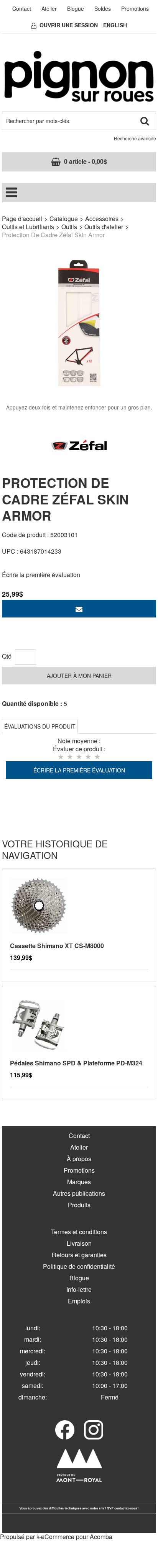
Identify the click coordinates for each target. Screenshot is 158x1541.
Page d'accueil (22, 218)
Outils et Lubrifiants (28, 226)
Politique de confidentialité (79, 1266)
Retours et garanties (79, 1254)
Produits (79, 1204)
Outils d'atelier (103, 226)
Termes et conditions (79, 1231)
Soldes (102, 8)
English (115, 25)
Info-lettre (79, 1289)
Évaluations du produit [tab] (40, 726)
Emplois (79, 1300)
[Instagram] (93, 1429)
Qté (7, 656)
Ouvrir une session (69, 25)
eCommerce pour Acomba (76, 1536)
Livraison (79, 1243)
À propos (79, 1158)
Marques (79, 1181)
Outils (69, 226)
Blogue (75, 8)
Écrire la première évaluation (41, 574)
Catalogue (63, 218)
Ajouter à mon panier (79, 675)
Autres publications (79, 1193)
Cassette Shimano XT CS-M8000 (57, 945)
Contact (21, 8)
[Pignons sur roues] (79, 76)
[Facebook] (64, 1429)
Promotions (135, 8)
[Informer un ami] (79, 608)
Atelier (49, 8)
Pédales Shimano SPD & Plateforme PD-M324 (76, 1062)
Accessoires (101, 218)
